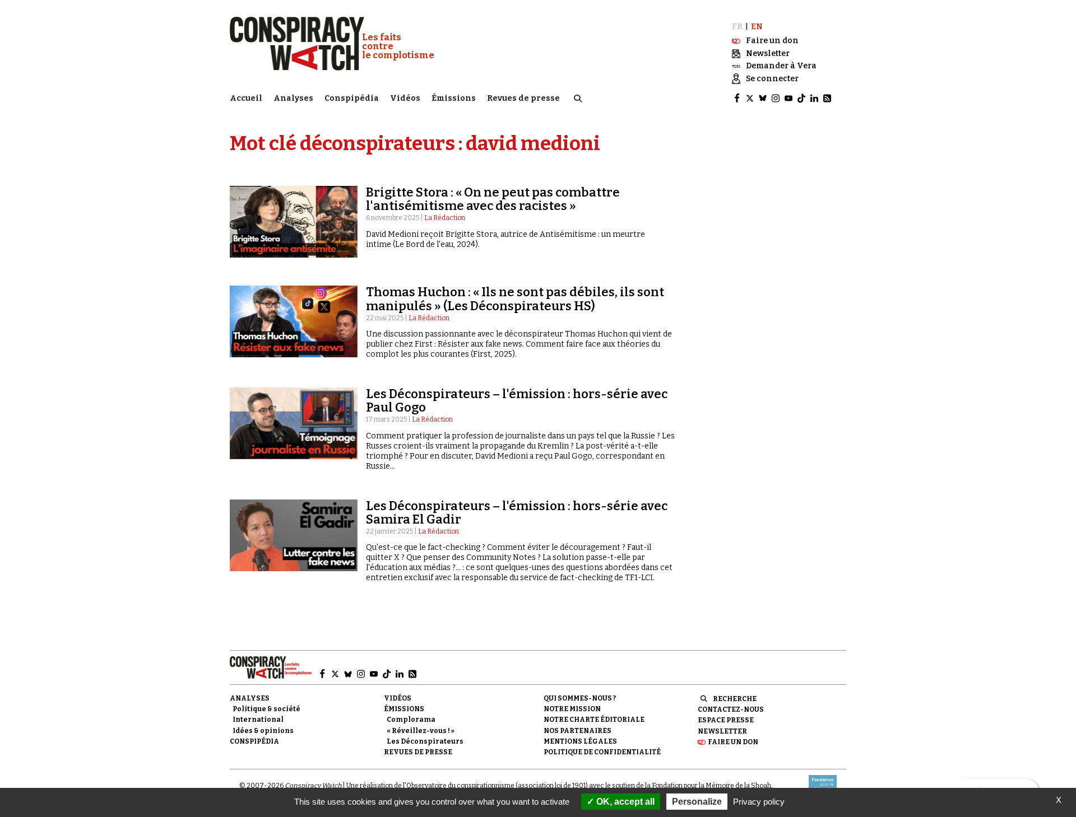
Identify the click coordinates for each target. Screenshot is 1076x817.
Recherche (735, 699)
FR (737, 26)
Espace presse (726, 720)
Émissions (454, 98)
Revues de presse (523, 98)
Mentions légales (580, 741)
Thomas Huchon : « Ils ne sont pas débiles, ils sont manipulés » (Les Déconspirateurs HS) (515, 298)
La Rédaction (444, 218)
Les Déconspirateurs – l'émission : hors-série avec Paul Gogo (516, 400)
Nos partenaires (577, 731)
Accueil (246, 98)
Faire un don (733, 742)
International (258, 719)
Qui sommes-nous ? (580, 698)
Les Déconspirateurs (425, 741)
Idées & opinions (263, 731)
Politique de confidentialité (602, 752)
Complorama (411, 719)
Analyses (293, 98)
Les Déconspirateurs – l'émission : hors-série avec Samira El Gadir (516, 512)
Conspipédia (351, 98)
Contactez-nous (731, 709)
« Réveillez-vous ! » (420, 731)
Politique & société (266, 709)
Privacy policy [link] (759, 801)
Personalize (697, 801)
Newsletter (722, 731)
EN (757, 26)
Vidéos (405, 98)
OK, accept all (624, 801)
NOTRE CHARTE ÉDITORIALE (594, 719)
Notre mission (572, 709)
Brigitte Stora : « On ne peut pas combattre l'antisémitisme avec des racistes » (493, 199)
